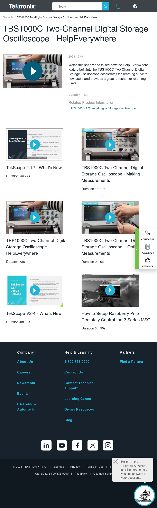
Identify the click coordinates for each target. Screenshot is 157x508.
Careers (23, 372)
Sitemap (58, 466)
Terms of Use (95, 466)
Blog (68, 420)
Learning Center (77, 399)
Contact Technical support (79, 385)
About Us (25, 361)
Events (23, 393)
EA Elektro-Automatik (26, 407)
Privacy (75, 466)
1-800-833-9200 (76, 361)
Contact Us (73, 372)
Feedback (81, 473)
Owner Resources (79, 409)
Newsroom (26, 383)
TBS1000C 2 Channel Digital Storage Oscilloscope (103, 108)
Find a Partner (131, 361)
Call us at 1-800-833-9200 (51, 473)
